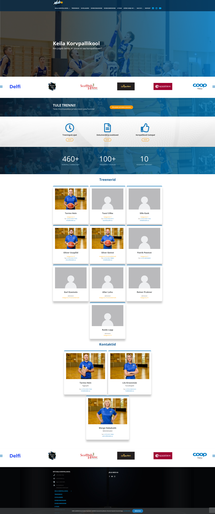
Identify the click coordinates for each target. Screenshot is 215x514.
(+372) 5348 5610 (131, 389)
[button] (1, 86)
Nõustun (138, 511)
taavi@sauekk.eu (107, 220)
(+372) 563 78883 (109, 258)
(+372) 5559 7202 (145, 218)
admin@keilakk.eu (107, 436)
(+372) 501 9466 (109, 434)
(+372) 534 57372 (72, 258)
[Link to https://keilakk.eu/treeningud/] (69, 127)
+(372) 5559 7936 (72, 218)
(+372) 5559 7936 (86, 389)
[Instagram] (114, 476)
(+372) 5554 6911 (109, 218)
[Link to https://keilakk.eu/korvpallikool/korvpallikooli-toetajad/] (145, 127)
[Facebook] (109, 476)
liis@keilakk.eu (129, 391)
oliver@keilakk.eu (71, 260)
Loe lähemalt (126, 511)
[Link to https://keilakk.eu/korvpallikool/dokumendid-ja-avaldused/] (107, 127)
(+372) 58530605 (146, 258)
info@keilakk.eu (70, 220)
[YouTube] (112, 476)
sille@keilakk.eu (144, 220)
